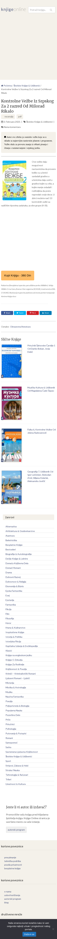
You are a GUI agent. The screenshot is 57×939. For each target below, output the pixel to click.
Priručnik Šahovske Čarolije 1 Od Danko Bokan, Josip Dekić (41, 348)
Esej (8, 595)
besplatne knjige (12, 868)
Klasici (9, 650)
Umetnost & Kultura (16, 784)
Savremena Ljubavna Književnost (22, 751)
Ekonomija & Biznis (15, 586)
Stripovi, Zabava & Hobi (17, 765)
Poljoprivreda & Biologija (17, 705)
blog (6, 902)
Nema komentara (12, 127)
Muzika (9, 692)
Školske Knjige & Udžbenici (39, 121)
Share (8, 313)
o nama (7, 891)
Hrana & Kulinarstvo (15, 627)
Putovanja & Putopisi (16, 733)
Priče (8, 719)
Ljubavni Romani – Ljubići (18, 678)
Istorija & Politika (14, 636)
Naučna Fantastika (15, 696)
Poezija (9, 701)
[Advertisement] (28, 43)
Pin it (34, 313)
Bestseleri (11, 549)
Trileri (8, 779)
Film (7, 613)
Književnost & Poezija (16, 669)
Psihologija (11, 728)
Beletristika (11, 540)
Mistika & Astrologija (16, 687)
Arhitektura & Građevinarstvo (20, 531)
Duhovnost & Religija (16, 581)
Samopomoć (12, 742)
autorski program (16, 829)
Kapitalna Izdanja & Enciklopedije (22, 646)
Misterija (10, 682)
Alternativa (11, 526)
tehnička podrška (12, 861)
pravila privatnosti (13, 864)
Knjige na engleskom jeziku (19, 655)
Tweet (20, 313)
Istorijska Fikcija (13, 641)
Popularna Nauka (14, 710)
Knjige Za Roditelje (15, 664)
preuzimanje (10, 857)
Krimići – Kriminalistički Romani (21, 673)
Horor (8, 623)
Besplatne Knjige (14, 544)
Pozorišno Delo (13, 715)
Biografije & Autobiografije (19, 554)
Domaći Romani (13, 567)
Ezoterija (10, 600)
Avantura (10, 535)
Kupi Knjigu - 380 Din (17, 275)
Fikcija (8, 609)
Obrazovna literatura (20, 326)
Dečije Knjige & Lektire (17, 558)
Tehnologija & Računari (17, 774)
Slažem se (29, 934)
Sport (8, 761)
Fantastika (11, 604)
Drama (9, 572)
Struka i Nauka (13, 770)
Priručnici (10, 724)
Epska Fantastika (14, 590)
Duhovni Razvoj (13, 577)
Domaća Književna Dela (17, 563)
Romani (9, 738)
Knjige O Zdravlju (14, 659)
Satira (8, 747)
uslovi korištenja (12, 895)
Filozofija (10, 618)
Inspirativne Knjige (15, 632)
